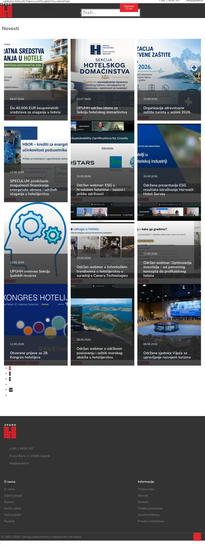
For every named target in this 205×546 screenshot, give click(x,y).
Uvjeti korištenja (149, 515)
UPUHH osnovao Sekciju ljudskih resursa (30, 273)
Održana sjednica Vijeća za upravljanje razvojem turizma (167, 355)
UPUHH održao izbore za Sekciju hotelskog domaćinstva (102, 110)
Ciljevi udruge (13, 496)
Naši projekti (12, 515)
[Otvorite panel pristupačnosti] (0, 543)
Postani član (146, 489)
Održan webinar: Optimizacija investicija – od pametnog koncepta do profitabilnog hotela (167, 269)
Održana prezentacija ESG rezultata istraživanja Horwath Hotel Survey (168, 189)
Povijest (9, 521)
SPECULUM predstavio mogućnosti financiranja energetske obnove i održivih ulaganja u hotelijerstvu (33, 187)
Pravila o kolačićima (151, 521)
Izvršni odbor (12, 508)
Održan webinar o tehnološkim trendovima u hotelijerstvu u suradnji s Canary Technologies (102, 271)
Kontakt (143, 502)
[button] (47, 6)
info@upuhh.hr (19, 463)
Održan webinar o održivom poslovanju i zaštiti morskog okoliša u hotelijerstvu (100, 353)
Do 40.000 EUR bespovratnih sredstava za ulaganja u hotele (35, 110)
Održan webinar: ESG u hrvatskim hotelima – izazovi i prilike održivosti (101, 189)
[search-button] (100, 5)
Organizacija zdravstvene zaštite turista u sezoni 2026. (167, 110)
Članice (9, 502)
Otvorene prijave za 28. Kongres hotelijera (29, 355)
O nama (9, 489)
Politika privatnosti (150, 508)
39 (11, 390)
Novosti (143, 496)
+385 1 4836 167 (21, 448)
